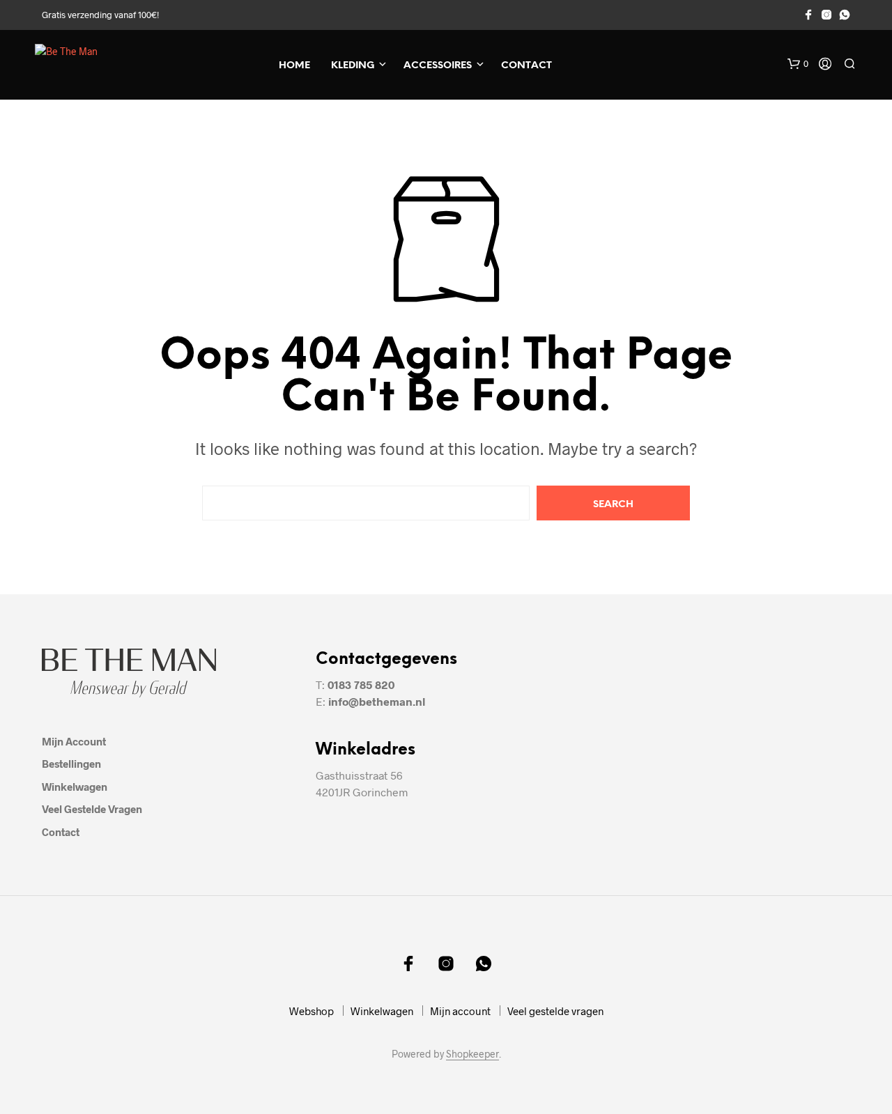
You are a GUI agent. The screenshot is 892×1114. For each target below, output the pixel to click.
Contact (526, 66)
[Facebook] (808, 14)
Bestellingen (71, 763)
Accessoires (437, 66)
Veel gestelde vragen (92, 809)
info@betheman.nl (376, 701)
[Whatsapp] (844, 14)
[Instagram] (826, 14)
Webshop (311, 1011)
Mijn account (74, 741)
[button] (797, 64)
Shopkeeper (472, 1054)
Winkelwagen (74, 786)
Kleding (352, 66)
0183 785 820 (361, 684)
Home (294, 66)
